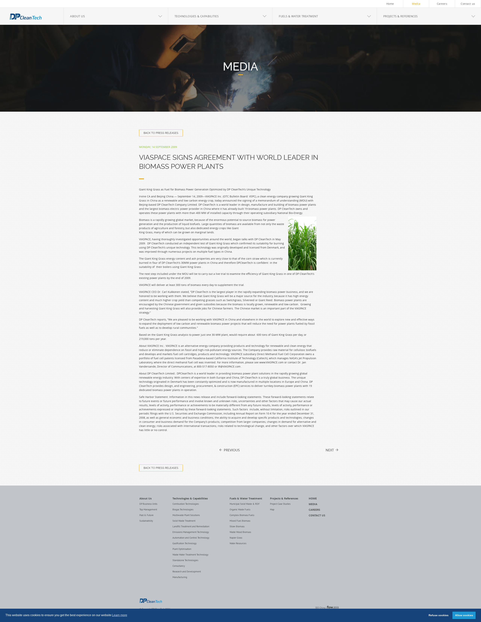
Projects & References (284, 498)
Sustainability (146, 521)
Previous (232, 450)
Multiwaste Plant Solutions (186, 515)
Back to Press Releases (161, 132)
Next (330, 450)
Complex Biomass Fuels (242, 515)
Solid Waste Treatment (183, 521)
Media (416, 3)
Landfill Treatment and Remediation (190, 526)
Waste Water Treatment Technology (190, 554)
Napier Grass (236, 537)
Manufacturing (179, 577)
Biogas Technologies (182, 509)
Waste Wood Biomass (240, 532)
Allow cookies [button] (464, 615)
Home (390, 3)
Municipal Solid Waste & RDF (245, 504)
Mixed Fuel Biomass (240, 521)
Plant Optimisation (181, 549)
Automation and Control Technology (190, 537)
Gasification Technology (184, 543)
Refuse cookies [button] (438, 615)
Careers (442, 3)
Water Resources (238, 543)
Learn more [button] (119, 615)
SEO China (320, 608)
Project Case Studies (280, 504)
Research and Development (186, 571)
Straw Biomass (237, 526)
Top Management (148, 509)
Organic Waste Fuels (240, 509)
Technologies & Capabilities (190, 498)
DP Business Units (148, 504)
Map (272, 509)
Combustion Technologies (185, 504)
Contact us (468, 3)
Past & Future (146, 515)
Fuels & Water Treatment (246, 498)
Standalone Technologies (185, 560)
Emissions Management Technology (190, 532)
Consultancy (178, 566)
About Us (145, 498)
